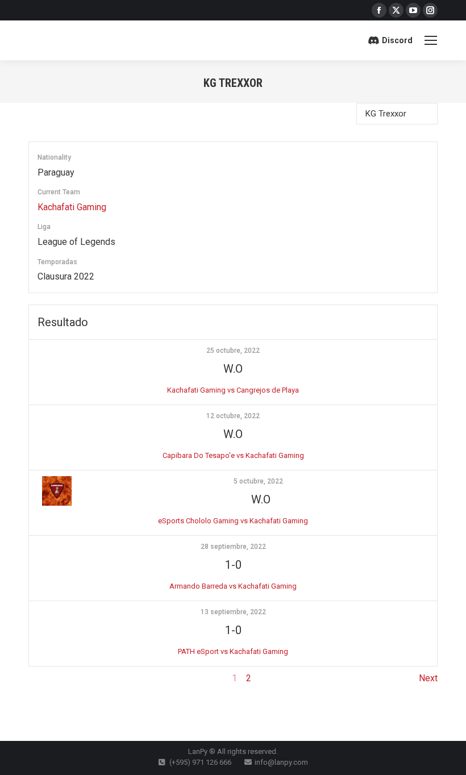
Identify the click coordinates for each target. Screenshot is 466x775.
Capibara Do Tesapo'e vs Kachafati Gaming (233, 455)
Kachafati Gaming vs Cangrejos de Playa (233, 390)
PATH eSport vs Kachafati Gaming (233, 651)
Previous (46, 678)
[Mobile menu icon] (431, 40)
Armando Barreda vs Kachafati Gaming (233, 586)
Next (428, 678)
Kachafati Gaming (72, 207)
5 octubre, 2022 (258, 481)
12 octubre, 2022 (233, 416)
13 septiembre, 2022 (233, 612)
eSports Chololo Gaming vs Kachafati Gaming (233, 520)
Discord (397, 40)
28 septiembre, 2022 (233, 547)
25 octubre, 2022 (233, 351)
